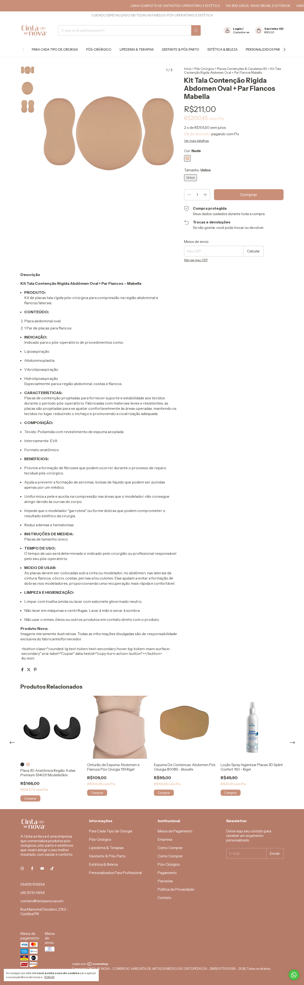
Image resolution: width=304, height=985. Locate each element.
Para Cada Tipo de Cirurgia (55, 49)
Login (237, 28)
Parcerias (165, 881)
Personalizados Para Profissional (115, 872)
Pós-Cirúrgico (98, 49)
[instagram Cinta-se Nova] (22, 868)
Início (187, 69)
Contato (164, 897)
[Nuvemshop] (90, 965)
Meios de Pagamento (175, 831)
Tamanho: (197, 170)
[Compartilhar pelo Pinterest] (35, 669)
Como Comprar (170, 847)
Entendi (49, 977)
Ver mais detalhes (196, 141)
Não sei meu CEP (196, 260)
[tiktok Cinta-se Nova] (52, 868)
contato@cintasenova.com (41, 901)
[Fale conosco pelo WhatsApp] (294, 975)
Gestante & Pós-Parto (180, 49)
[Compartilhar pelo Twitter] (29, 669)
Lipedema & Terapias (136, 49)
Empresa (165, 839)
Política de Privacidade (176, 889)
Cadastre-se (241, 32)
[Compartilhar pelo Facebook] (22, 669)
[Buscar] (196, 30)
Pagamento (167, 872)
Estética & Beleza (223, 49)
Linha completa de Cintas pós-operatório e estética (162, 6)
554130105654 (32, 884)
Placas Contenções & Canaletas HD (242, 69)
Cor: (192, 151)
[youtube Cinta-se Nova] (42, 868)
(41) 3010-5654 (32, 892)
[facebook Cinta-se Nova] (32, 868)
